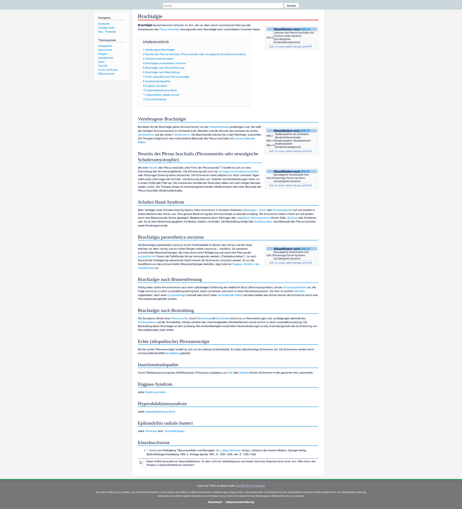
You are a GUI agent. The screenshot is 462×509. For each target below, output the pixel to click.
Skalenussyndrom (155, 392)
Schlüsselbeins (147, 322)
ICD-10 (305, 29)
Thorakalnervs (181, 134)
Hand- (262, 210)
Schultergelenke (282, 210)
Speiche (244, 372)
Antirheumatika (263, 221)
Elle (230, 372)
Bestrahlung (204, 318)
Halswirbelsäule (218, 127)
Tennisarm (151, 431)
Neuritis (153, 167)
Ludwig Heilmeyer (230, 450)
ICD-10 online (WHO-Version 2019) (289, 46)
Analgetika (173, 353)
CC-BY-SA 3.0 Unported (250, 485)
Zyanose (292, 217)
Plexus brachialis (169, 29)
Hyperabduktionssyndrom (160, 411)
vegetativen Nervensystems (253, 217)
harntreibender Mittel (229, 295)
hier (119, 491)
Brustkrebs (222, 318)
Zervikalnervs (146, 134)
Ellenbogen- (250, 210)
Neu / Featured (107, 31)
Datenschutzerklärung (240, 502)
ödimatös (299, 291)
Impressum (215, 502)
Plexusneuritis (179, 318)
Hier (133, 491)
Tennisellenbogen (174, 431)
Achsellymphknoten (294, 287)
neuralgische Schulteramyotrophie (239, 171)
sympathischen (147, 256)
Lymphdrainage (176, 295)
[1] (220, 166)
